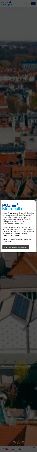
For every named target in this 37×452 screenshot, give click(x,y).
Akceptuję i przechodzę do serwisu (15, 247)
